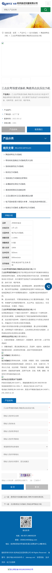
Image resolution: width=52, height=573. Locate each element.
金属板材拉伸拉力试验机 (16, 184)
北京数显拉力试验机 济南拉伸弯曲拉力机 (26, 504)
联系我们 (39, 129)
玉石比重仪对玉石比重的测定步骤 (19, 196)
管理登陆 (40, 557)
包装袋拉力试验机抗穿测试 (16, 178)
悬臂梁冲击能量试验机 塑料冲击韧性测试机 (27, 497)
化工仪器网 (11, 562)
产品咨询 (13, 129)
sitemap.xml (30, 557)
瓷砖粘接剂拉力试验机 (15, 166)
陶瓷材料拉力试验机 (14, 154)
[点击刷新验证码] (25, 475)
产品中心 (23, 33)
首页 (15, 33)
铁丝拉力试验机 (12, 172)
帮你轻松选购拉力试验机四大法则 (19, 160)
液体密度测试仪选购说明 (16, 190)
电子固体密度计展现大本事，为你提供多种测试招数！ (27, 202)
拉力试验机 (33, 33)
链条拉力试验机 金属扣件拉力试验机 (20, 208)
